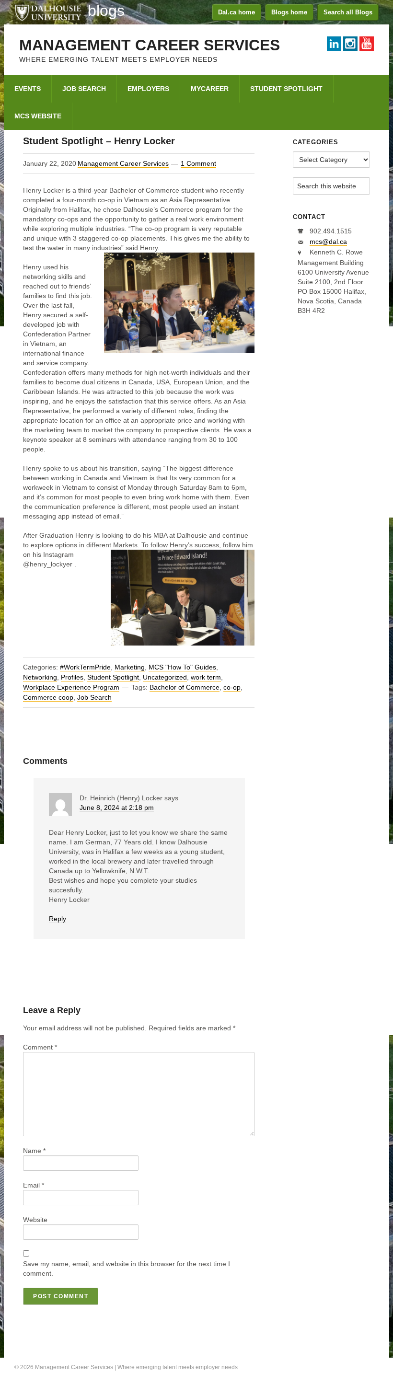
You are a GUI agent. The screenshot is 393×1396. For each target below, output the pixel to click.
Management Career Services (149, 45)
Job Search (94, 697)
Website (35, 1219)
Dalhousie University (48, 12)
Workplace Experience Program (71, 687)
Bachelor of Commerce (185, 687)
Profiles (72, 677)
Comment (40, 1047)
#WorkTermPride (85, 667)
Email (33, 1185)
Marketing (130, 667)
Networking (40, 677)
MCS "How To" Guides (182, 667)
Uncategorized (165, 677)
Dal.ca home (236, 12)
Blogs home (289, 12)
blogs (106, 10)
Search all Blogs (348, 12)
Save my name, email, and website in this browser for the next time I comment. (126, 1268)
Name (34, 1150)
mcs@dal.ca (328, 241)
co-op (232, 687)
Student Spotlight (113, 677)
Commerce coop (48, 697)
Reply (57, 919)
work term (206, 677)
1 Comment (198, 163)
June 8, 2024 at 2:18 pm (117, 807)
